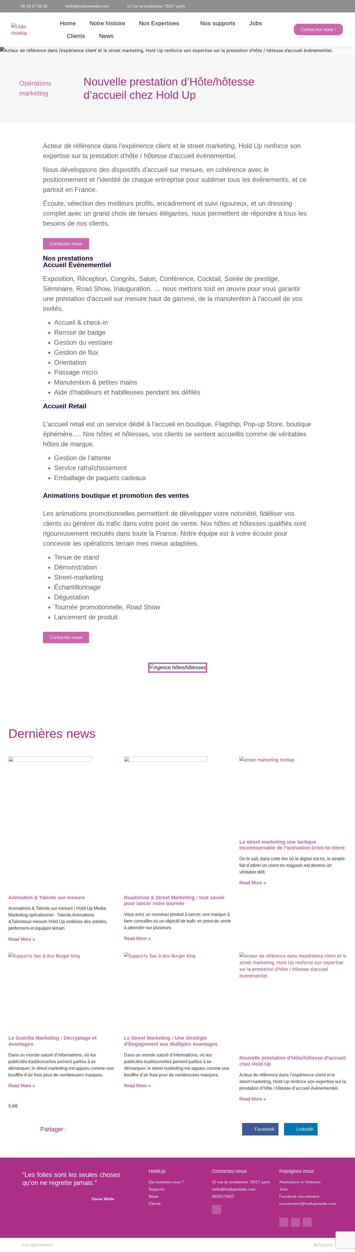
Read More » (21, 939)
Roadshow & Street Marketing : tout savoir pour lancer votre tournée (174, 900)
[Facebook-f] (283, 1222)
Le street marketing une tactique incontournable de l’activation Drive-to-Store (292, 845)
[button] (48, 671)
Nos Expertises (159, 23)
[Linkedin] (216, 1209)
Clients (76, 36)
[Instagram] (295, 1222)
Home (68, 23)
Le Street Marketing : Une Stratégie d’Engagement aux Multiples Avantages (170, 1041)
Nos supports (217, 23)
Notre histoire (107, 23)
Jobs (255, 23)
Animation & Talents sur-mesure (46, 897)
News (106, 36)
